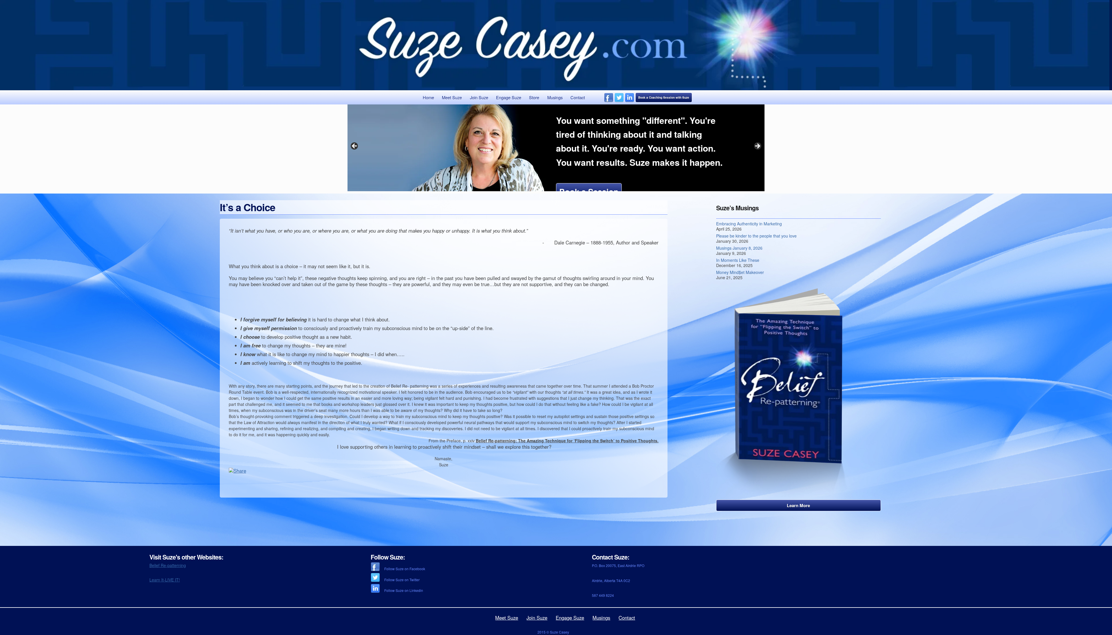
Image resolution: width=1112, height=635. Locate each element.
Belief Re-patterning (167, 565)
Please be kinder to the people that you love (756, 235)
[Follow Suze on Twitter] (619, 101)
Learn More (798, 505)
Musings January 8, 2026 (739, 248)
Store (534, 97)
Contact (577, 97)
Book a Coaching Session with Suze (663, 97)
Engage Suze (508, 97)
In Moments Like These (737, 260)
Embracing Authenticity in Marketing (749, 223)
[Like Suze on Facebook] (608, 101)
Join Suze (479, 97)
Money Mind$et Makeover (740, 272)
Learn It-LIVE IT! (164, 580)
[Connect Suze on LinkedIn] (629, 101)
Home (428, 97)
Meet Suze (452, 97)
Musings (555, 97)
